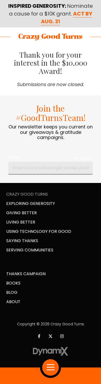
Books (13, 283)
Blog (11, 292)
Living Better (20, 222)
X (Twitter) (50, 336)
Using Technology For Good (38, 231)
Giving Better (21, 213)
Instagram (62, 336)
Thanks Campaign (26, 274)
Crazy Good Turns (50, 37)
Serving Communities (29, 250)
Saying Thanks (22, 241)
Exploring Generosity (30, 203)
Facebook (39, 336)
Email (13, 157)
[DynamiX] (50, 351)
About (13, 302)
